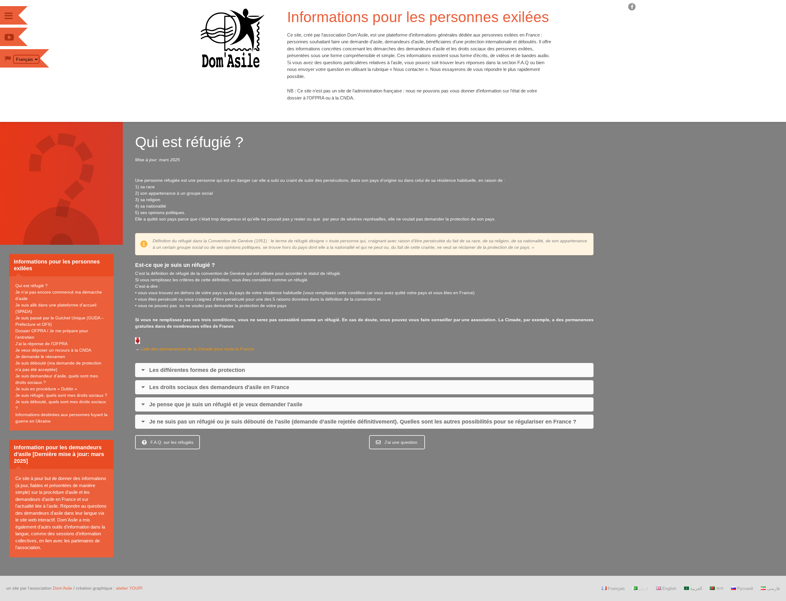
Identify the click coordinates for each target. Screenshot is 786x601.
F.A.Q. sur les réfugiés (171, 442)
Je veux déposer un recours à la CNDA (53, 350)
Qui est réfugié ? (31, 285)
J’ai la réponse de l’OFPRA (41, 343)
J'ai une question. (401, 442)
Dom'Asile (62, 588)
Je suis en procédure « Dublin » (46, 388)
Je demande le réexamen (40, 356)
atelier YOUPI (129, 588)
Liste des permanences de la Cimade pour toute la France (197, 348)
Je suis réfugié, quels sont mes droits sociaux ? (61, 395)
